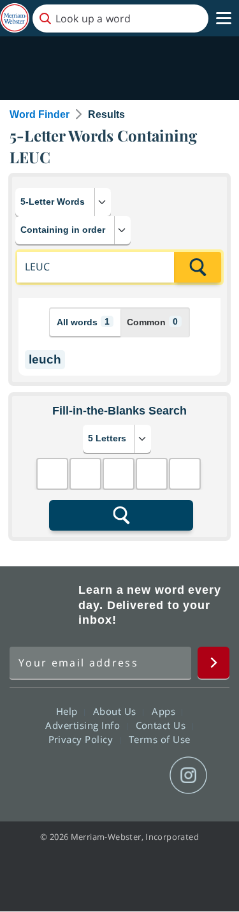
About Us (116, 711)
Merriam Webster (42, 605)
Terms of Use (160, 739)
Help (68, 711)
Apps (165, 711)
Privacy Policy (82, 739)
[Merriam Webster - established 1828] (14, 18)
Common (152, 321)
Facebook (50, 775)
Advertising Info (84, 725)
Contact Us (162, 725)
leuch (45, 359)
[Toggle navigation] (223, 18)
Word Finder (39, 114)
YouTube (142, 775)
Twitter (96, 775)
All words (83, 321)
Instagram (188, 775)
